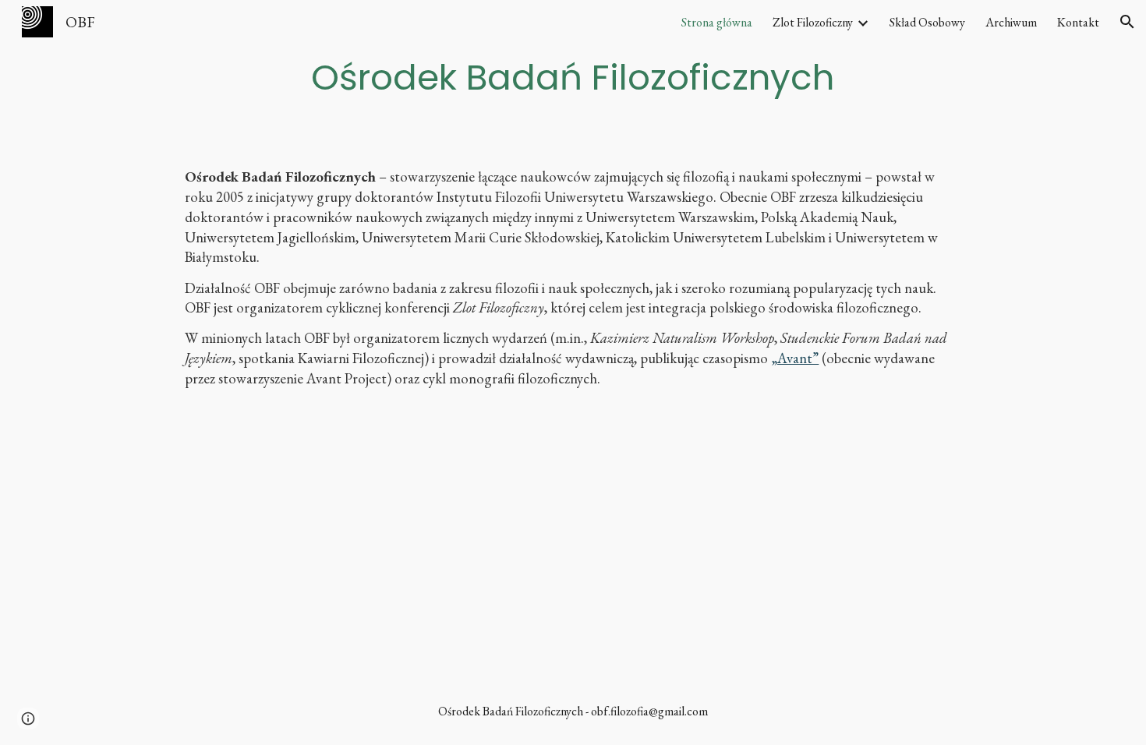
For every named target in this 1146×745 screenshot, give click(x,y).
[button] (1127, 22)
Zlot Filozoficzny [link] (813, 22)
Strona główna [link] (716, 22)
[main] (573, 77)
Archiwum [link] (1011, 22)
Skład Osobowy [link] (927, 22)
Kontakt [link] (1078, 22)
